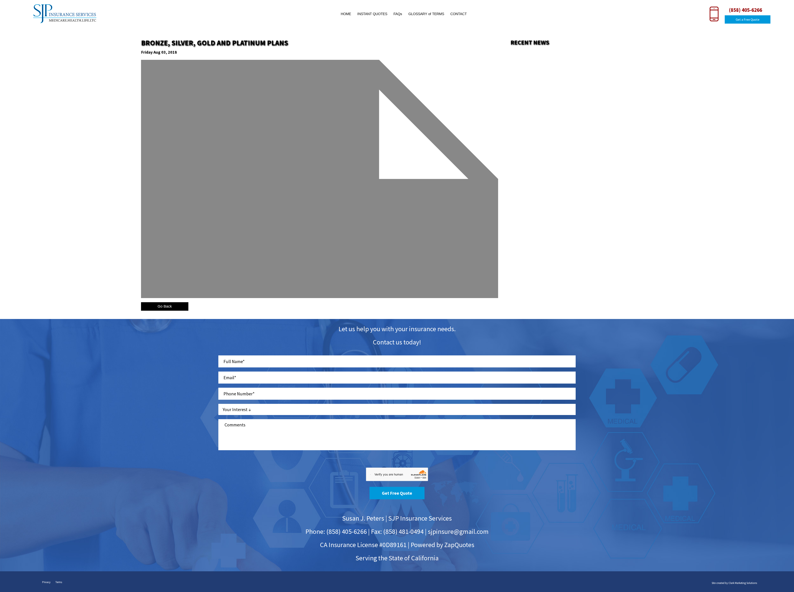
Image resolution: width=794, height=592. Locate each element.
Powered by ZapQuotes (442, 545)
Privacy (46, 582)
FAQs (397, 14)
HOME (346, 14)
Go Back (165, 306)
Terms (58, 582)
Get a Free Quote (747, 19)
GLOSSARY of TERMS (426, 14)
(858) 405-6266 (745, 10)
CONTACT (458, 14)
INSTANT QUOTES (372, 14)
